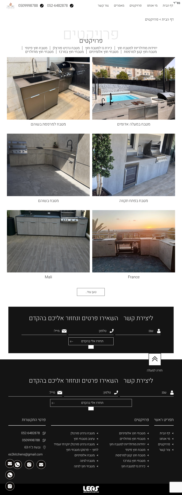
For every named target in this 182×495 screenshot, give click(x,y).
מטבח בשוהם (48, 200)
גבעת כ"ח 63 (32, 447)
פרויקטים (136, 5)
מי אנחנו (152, 5)
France (134, 277)
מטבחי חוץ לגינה (84, 466)
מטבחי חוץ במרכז (71, 52)
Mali (48, 277)
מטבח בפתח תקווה (133, 200)
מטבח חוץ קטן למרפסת (140, 52)
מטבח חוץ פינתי (36, 48)
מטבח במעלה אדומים (133, 124)
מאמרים (119, 5)
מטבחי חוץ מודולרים (39, 52)
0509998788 (31, 440)
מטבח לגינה (87, 460)
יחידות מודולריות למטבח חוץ (137, 48)
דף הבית (168, 5)
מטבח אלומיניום (84, 455)
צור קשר (103, 5)
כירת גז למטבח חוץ (98, 48)
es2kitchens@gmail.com (25, 454)
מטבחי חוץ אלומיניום (103, 52)
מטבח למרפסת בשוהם (48, 124)
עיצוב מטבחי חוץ (84, 438)
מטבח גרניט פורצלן (66, 48)
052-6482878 (30, 433)
